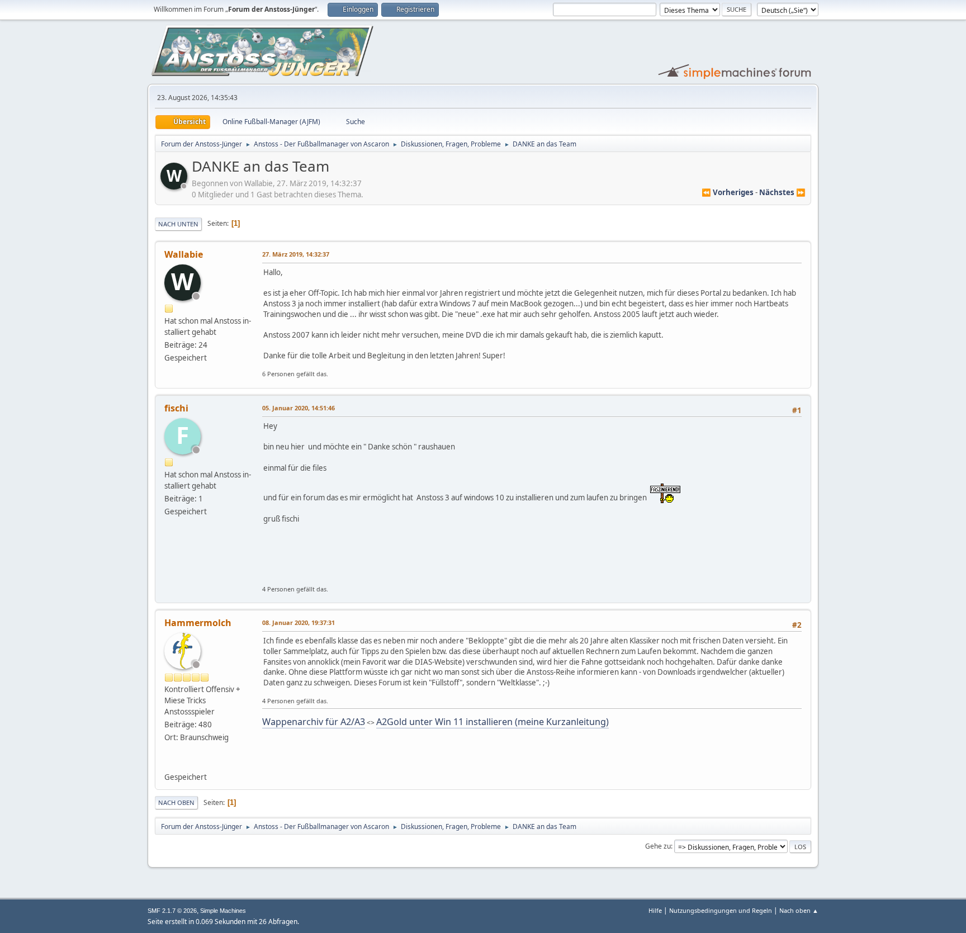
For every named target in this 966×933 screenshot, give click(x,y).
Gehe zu (658, 846)
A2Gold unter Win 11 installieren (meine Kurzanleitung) (492, 722)
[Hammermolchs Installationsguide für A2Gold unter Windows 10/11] (168, 763)
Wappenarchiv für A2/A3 (313, 722)
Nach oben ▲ (798, 910)
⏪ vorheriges (728, 192)
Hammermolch (197, 623)
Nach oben (176, 802)
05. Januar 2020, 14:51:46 (298, 408)
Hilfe (655, 910)
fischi (176, 408)
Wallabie (183, 254)
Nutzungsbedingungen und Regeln (720, 910)
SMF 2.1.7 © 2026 (172, 910)
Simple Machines (223, 910)
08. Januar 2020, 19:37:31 (298, 622)
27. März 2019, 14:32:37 (295, 254)
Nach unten (178, 224)
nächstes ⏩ (782, 192)
